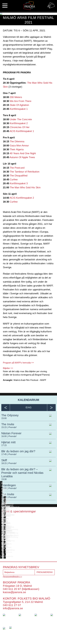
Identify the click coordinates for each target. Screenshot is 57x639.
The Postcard (17, 167)
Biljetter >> (8, 368)
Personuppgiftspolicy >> (12, 577)
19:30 (4, 479)
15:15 (4, 427)
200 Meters (16, 97)
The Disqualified (18, 175)
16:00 (4, 436)
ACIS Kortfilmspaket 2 (22, 197)
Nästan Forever (11, 433)
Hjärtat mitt (8, 442)
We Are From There (20, 101)
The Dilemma (17, 141)
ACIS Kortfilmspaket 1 (22, 131)
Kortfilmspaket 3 (19, 183)
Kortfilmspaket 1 (19, 109)
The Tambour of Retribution (24, 171)
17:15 (4, 445)
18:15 (4, 463)
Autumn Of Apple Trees (22, 157)
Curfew (14, 179)
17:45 (4, 454)
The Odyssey (10, 415)
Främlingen (8, 485)
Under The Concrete (21, 119)
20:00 (4, 488)
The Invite (7, 424)
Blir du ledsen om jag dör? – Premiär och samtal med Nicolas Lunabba (22, 473)
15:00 (4, 418)
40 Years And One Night (23, 153)
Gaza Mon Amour (19, 145)
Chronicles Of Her (20, 127)
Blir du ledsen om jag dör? (18, 451)
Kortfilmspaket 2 (19, 123)
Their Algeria (17, 149)
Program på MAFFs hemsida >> (18, 362)
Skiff (4, 460)
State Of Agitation (19, 105)
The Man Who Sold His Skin (25, 187)
